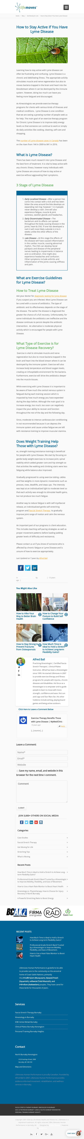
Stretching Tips (24, 852)
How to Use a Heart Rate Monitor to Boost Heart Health (40, 886)
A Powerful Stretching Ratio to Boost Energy (36, 898)
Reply (62, 726)
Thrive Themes (54, 1125)
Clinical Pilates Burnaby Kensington (29, 1027)
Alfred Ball (43, 558)
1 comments (26, 580)
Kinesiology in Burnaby (24, 1017)
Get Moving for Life (27, 577)
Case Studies (23, 837)
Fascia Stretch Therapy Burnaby (28, 1012)
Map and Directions (23, 1067)
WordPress (43, 1128)
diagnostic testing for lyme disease (51, 296)
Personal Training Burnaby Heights (29, 1031)
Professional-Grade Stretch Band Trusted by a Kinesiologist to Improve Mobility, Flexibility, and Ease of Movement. (42, 880)
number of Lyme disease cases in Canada (39, 140)
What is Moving (24, 856)
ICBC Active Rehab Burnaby (26, 1022)
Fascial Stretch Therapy (39, 510)
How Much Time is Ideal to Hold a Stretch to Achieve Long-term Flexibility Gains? (47, 938)
